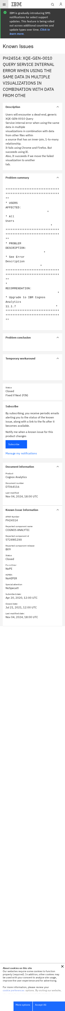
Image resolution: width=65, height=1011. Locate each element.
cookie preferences (13, 990)
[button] (62, 966)
